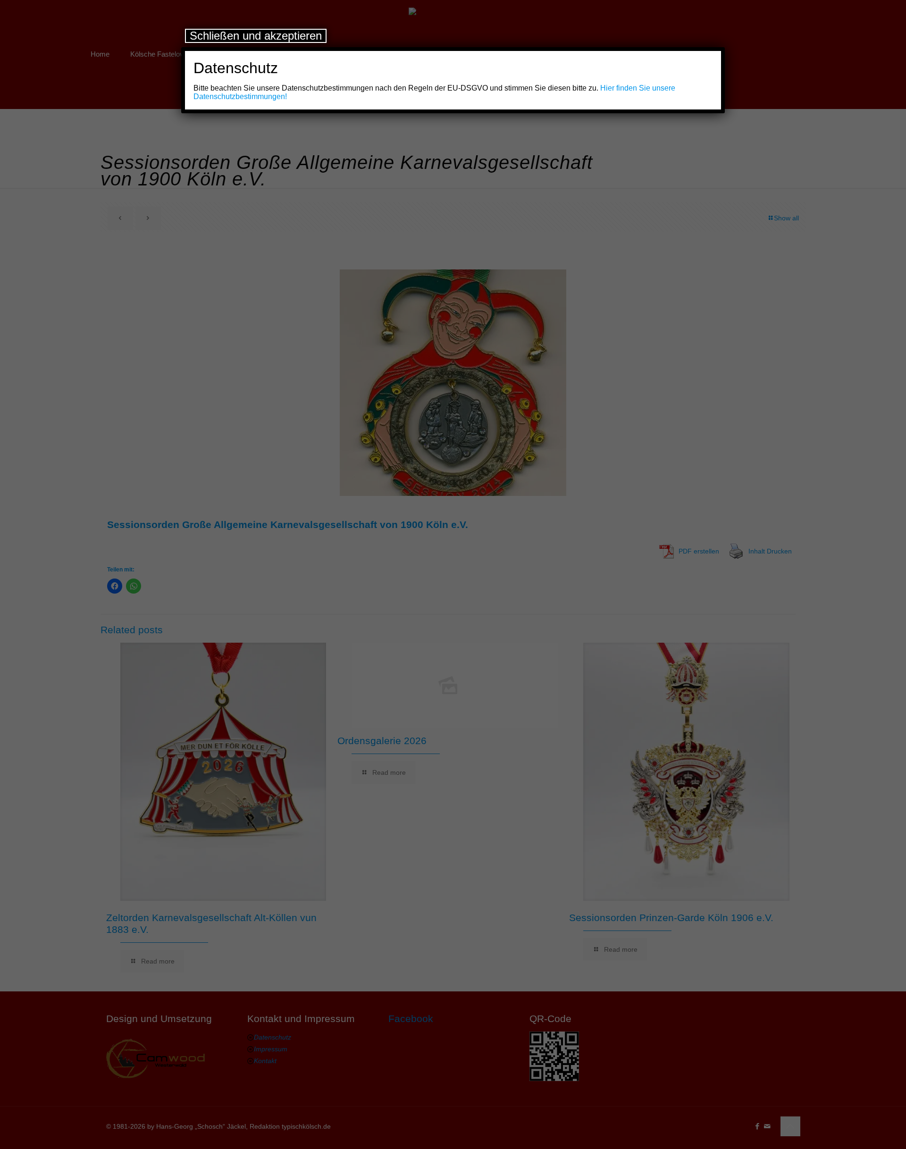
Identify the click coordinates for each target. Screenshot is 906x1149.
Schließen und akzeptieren (256, 35)
